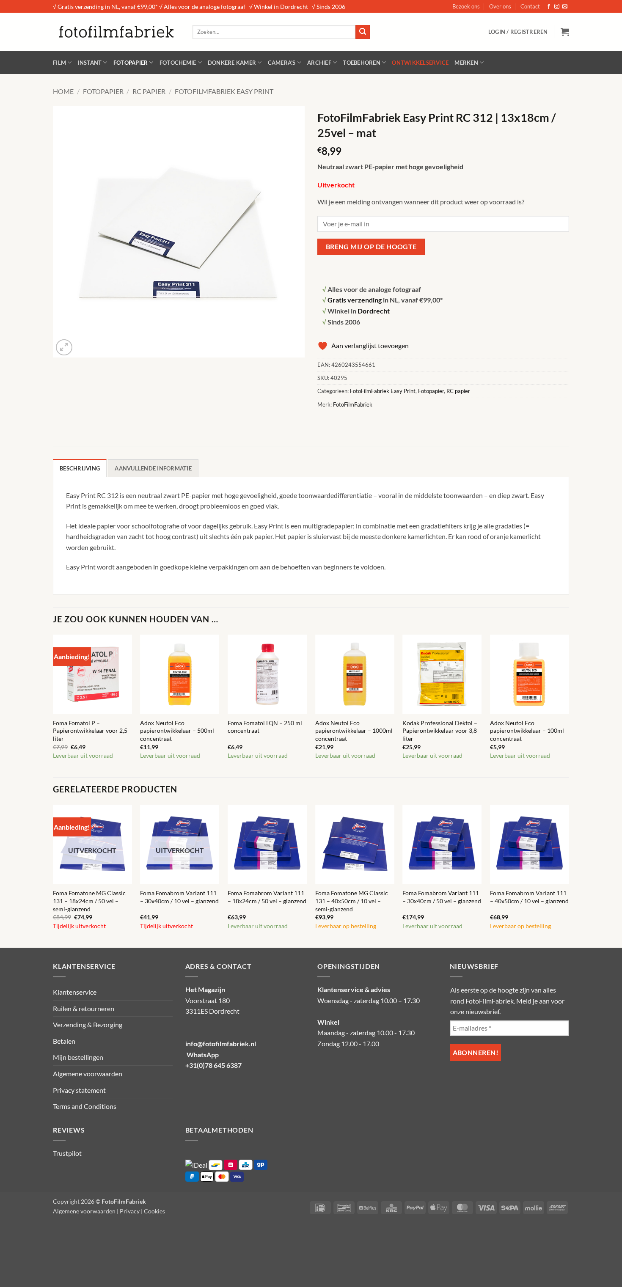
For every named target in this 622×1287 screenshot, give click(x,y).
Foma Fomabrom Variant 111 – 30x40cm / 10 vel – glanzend (179, 897)
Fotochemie (178, 62)
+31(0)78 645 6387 (213, 1065)
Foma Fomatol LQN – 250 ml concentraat (265, 726)
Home (63, 91)
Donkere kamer (232, 62)
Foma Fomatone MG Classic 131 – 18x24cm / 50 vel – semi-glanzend (89, 900)
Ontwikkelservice (420, 62)
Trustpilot (67, 1153)
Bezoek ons (466, 6)
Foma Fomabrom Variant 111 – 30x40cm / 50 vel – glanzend (441, 897)
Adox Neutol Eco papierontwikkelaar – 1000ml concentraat (354, 730)
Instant (89, 62)
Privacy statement (79, 1090)
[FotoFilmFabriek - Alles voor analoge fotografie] (116, 31)
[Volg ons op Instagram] (556, 7)
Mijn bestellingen (78, 1057)
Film (59, 62)
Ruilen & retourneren (83, 1008)
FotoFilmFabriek (352, 404)
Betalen (64, 1041)
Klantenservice (74, 992)
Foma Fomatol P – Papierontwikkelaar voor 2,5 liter (90, 730)
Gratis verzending (355, 300)
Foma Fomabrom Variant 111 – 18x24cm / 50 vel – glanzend (267, 897)
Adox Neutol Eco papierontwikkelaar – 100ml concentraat (527, 730)
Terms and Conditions (84, 1106)
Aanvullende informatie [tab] (153, 468)
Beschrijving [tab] (80, 468)
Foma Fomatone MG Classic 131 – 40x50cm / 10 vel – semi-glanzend (351, 900)
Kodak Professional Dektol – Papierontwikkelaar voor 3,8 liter (439, 730)
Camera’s (282, 62)
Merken (466, 62)
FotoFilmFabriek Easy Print (224, 91)
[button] (518, 31)
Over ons (500, 6)
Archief (319, 62)
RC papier (148, 91)
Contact (530, 6)
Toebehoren (361, 62)
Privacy (130, 1211)
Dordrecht (374, 311)
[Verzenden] (362, 32)
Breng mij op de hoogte (371, 246)
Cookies (154, 1211)
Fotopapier (130, 62)
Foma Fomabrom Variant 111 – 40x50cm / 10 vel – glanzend (529, 897)
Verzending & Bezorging (87, 1024)
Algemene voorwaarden (87, 1074)
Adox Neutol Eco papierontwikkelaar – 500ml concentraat (177, 730)
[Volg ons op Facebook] (548, 7)
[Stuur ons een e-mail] (564, 7)
